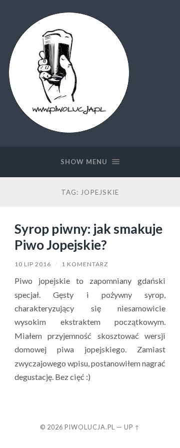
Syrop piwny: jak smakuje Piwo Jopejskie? (88, 237)
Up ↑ (132, 427)
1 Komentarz (85, 264)
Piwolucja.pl (89, 427)
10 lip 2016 (32, 264)
